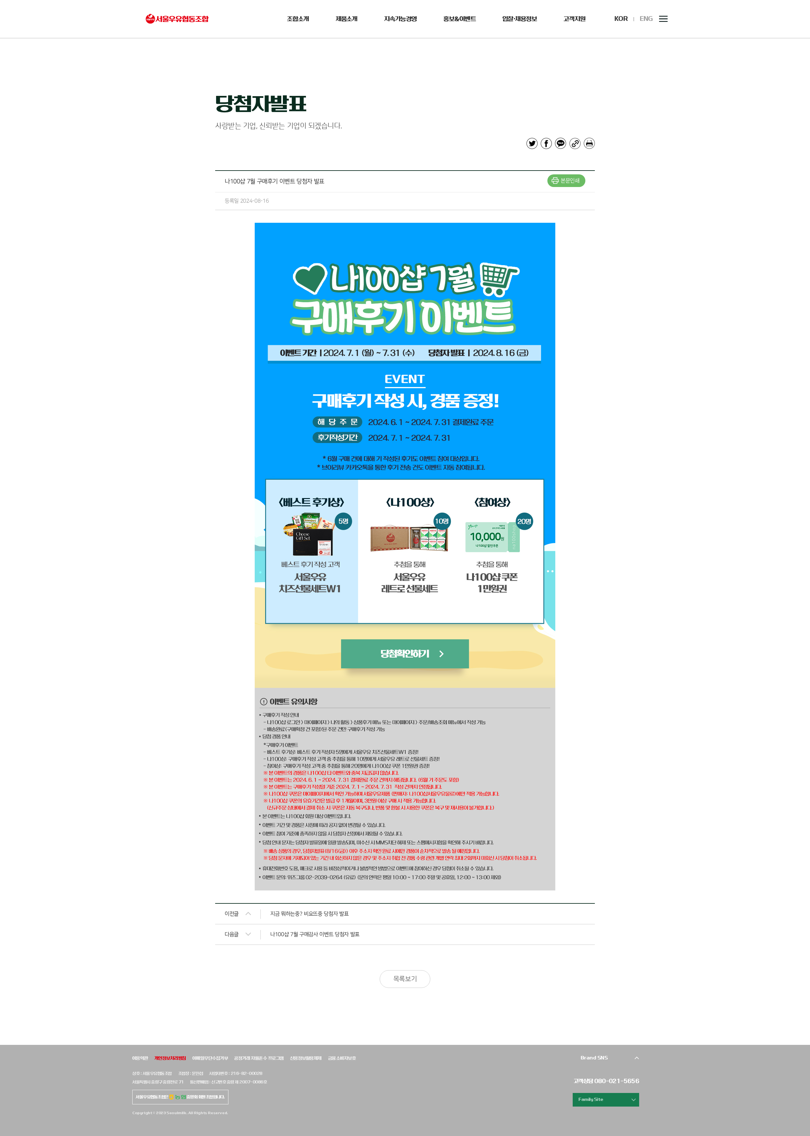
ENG (646, 19)
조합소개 (298, 19)
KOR (620, 19)
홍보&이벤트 (459, 19)
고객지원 (574, 19)
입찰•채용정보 (519, 19)
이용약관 (140, 1058)
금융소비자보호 (342, 1058)
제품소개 (347, 19)
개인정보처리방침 (170, 1058)
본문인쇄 (570, 181)
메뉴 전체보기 (663, 19)
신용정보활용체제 (306, 1058)
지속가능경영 (400, 19)
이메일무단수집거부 (210, 1058)
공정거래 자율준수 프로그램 (259, 1058)
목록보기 (405, 979)
